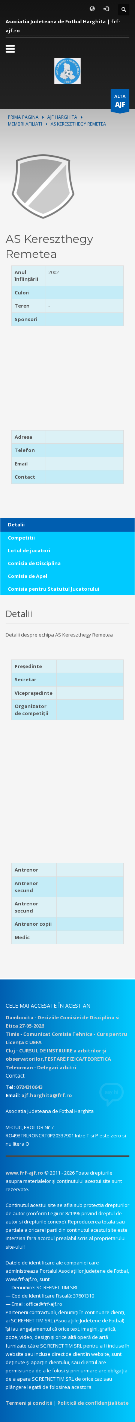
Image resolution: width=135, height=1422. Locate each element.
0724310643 (29, 1087)
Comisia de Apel (27, 576)
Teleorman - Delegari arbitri (41, 1067)
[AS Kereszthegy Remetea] (43, 185)
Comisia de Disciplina (34, 563)
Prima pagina (23, 117)
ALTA (120, 101)
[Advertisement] (58, 381)
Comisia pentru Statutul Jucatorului (53, 588)
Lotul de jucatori (29, 550)
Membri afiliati (25, 124)
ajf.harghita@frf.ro (46, 1095)
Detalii (16, 524)
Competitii (21, 537)
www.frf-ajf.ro (24, 1172)
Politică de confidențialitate (93, 1402)
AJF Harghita (62, 117)
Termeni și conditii (29, 1402)
